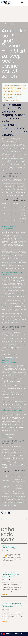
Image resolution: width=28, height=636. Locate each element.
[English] (2, 634)
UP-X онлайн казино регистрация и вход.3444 (10, 547)
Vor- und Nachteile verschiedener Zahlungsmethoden (11, 96)
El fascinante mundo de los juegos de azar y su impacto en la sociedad (12, 605)
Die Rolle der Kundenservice (10, 99)
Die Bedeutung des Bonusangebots (12, 91)
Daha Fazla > (5, 564)
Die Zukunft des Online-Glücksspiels (12, 100)
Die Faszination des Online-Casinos (12, 90)
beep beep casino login (13, 165)
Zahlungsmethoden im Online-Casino (12, 94)
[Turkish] (4, 634)
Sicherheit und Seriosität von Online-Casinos (14, 93)
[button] (22, 2)
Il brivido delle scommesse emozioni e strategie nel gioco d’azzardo (11, 574)
